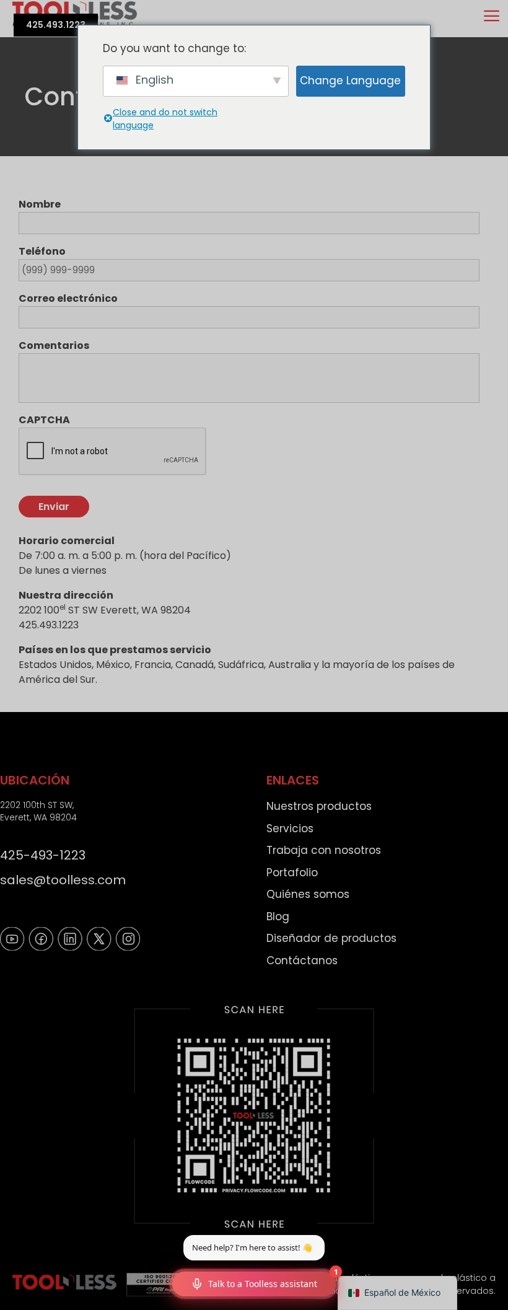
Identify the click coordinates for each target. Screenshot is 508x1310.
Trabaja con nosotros (323, 850)
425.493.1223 (55, 25)
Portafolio (292, 872)
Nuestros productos (319, 806)
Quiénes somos (307, 894)
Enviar (53, 506)
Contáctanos (302, 960)
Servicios (289, 828)
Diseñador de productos (331, 938)
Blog (277, 916)
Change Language (350, 80)
